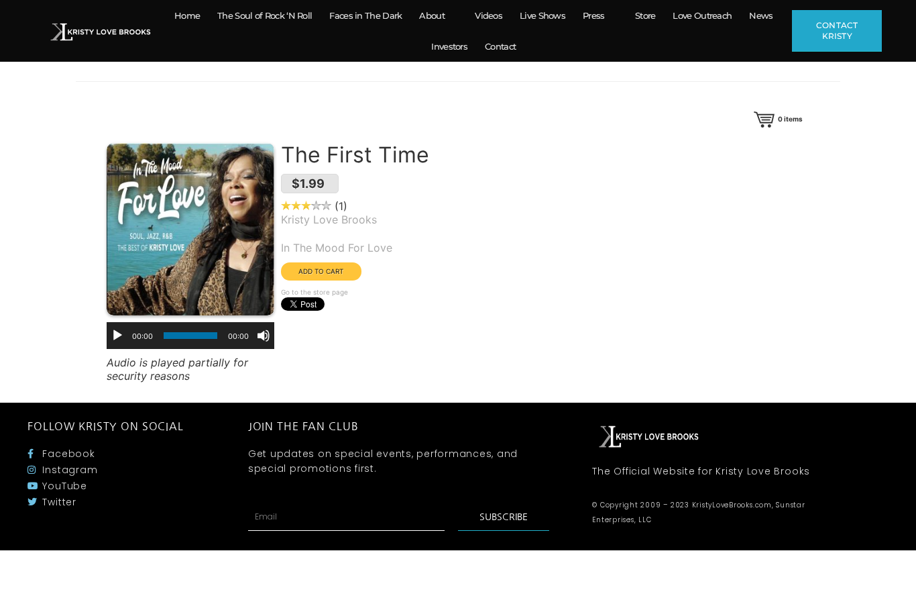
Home (187, 15)
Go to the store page (314, 292)
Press (594, 15)
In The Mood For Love (336, 247)
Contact (500, 46)
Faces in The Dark (365, 15)
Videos (488, 15)
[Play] (117, 335)
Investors (449, 46)
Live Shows (542, 15)
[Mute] (263, 335)
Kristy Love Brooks (329, 219)
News (760, 15)
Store (645, 15)
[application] (190, 335)
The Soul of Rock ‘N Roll (264, 15)
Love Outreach (702, 15)
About (432, 15)
